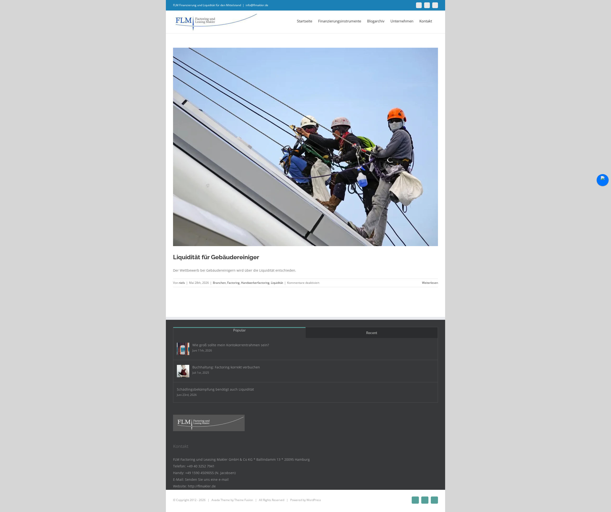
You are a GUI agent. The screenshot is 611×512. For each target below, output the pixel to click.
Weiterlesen (430, 283)
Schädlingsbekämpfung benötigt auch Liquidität (215, 389)
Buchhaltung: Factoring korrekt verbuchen (226, 367)
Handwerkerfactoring (255, 283)
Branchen (219, 283)
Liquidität (277, 283)
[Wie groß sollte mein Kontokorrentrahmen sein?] (183, 349)
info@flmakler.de (257, 5)
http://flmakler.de (202, 486)
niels (182, 283)
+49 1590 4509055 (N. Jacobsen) (210, 473)
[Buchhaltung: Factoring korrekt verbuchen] (183, 371)
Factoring (233, 283)
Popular (239, 330)
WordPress (313, 500)
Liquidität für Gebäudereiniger (216, 257)
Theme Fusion (243, 500)
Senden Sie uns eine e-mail (207, 479)
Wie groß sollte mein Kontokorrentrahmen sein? (230, 345)
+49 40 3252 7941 (201, 466)
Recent (371, 333)
